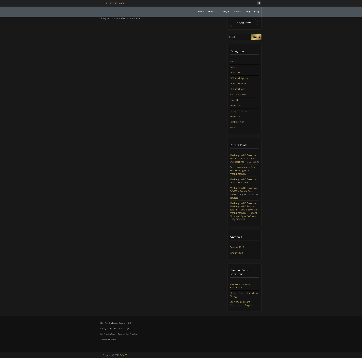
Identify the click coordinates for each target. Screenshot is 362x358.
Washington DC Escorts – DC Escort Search (243, 181)
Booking (237, 11)
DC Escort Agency (239, 78)
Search (256, 37)
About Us (212, 11)
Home (201, 11)
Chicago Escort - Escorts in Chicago (114, 328)
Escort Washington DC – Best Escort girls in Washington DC (242, 170)
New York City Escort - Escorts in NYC (241, 286)
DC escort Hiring (238, 83)
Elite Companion (238, 94)
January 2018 (237, 252)
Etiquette (234, 100)
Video (233, 127)
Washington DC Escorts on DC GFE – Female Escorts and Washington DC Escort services (244, 192)
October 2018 (237, 247)
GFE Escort (235, 105)
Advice (233, 61)
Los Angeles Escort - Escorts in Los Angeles (241, 303)
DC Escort (235, 72)
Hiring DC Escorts (239, 111)
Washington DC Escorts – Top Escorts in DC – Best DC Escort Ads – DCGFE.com (244, 158)
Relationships (237, 121)
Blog (247, 11)
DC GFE (123, 355)
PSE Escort (235, 116)
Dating (233, 67)
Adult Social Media (108, 339)
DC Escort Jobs (237, 89)
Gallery (224, 11)
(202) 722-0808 (116, 3)
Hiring (256, 11)
